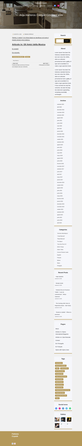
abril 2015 (59, 222)
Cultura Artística (64, 368)
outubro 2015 (60, 209)
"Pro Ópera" (60, 241)
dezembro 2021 (60, 134)
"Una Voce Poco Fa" (61, 244)
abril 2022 (59, 128)
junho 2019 (59, 150)
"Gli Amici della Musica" (62, 233)
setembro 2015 (60, 212)
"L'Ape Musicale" (61, 236)
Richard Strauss (59, 384)
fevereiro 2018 (60, 163)
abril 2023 (59, 107)
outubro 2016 (60, 185)
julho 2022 (59, 120)
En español (15, 49)
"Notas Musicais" (61, 238)
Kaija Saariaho (59, 276)
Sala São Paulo (59, 387)
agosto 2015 (60, 214)
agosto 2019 (60, 144)
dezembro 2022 (60, 109)
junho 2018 (59, 160)
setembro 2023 (60, 104)
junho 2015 (59, 220)
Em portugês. (16, 52)
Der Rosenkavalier (60, 371)
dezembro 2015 (60, 204)
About (57, 328)
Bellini (57, 368)
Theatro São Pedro (60, 392)
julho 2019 (59, 147)
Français (59, 257)
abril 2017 (59, 174)
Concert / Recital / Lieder (62, 252)
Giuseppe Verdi (59, 373)
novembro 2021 (60, 136)
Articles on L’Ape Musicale (62, 337)
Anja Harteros (16, 60)
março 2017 (60, 177)
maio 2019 (59, 152)
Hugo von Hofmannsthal (61, 376)
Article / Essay (60, 246)
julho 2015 (59, 217)
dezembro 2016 (60, 182)
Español (59, 255)
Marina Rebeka (59, 379)
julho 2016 (59, 190)
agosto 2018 (60, 158)
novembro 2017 (60, 166)
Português (59, 265)
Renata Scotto (59, 283)
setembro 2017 (60, 169)
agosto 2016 (60, 187)
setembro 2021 (60, 142)
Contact (57, 340)
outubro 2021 (60, 139)
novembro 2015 (60, 206)
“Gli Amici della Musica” (18, 56)
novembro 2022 (60, 112)
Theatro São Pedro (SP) (61, 395)
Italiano (27, 56)
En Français (58, 346)
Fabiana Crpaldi (41, 3)
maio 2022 (59, 125)
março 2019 (60, 155)
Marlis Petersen (59, 381)
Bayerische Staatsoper (61, 365)
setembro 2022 (60, 115)
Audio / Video (60, 249)
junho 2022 (59, 123)
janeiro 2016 (60, 201)
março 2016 (60, 195)
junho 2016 (59, 193)
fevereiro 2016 (60, 198)
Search (66, 40)
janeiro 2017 (60, 179)
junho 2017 (59, 171)
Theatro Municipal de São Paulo (62, 390)
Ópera (58, 263)
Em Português (59, 343)
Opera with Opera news (62, 350)
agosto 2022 (60, 117)
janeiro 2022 (60, 131)
